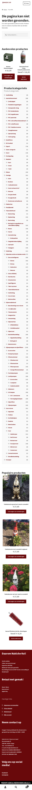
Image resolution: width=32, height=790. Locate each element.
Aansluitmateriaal (11, 98)
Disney (12, 264)
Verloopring (11, 137)
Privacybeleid (8, 708)
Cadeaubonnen (12, 185)
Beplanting (11, 217)
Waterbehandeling (13, 334)
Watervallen (12, 299)
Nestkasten (11, 277)
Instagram (5, 775)
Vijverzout (11, 331)
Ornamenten (12, 280)
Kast (9, 162)
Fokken (10, 415)
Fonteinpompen (13, 373)
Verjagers (11, 248)
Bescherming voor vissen (15, 305)
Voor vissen (9, 408)
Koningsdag (9, 156)
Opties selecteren (24, 78)
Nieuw (8, 172)
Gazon (10, 232)
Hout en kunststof (13, 188)
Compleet (13, 382)
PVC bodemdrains (13, 111)
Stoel (9, 165)
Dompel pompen (13, 354)
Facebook (5, 772)
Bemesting (11, 214)
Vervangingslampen (16, 399)
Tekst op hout (12, 286)
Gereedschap (12, 235)
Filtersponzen (14, 366)
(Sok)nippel (11, 101)
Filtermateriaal (12, 357)
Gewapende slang (13, 108)
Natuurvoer (13, 440)
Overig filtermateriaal (17, 370)
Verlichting (11, 293)
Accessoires (11, 350)
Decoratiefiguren (13, 257)
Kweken (10, 421)
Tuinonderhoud (10, 210)
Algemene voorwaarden (11, 705)
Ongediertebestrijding (14, 241)
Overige (8, 175)
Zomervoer (13, 450)
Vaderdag (9, 251)
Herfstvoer (13, 437)
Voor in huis (11, 296)
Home (5, 9)
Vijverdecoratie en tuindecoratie (15, 254)
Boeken (10, 182)
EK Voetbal (9, 143)
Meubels (8, 159)
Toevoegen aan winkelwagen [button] (8, 76)
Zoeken (16, 787)
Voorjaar (8, 460)
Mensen (12, 270)
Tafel (9, 169)
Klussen (10, 191)
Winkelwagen (24, 786)
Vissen (10, 427)
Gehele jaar (13, 434)
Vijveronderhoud (11, 302)
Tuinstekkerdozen (13, 289)
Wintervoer (13, 447)
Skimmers (11, 389)
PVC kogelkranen (13, 114)
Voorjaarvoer (14, 443)
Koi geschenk (12, 194)
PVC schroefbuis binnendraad (17, 121)
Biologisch (13, 341)
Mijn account (8, 715)
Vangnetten (11, 315)
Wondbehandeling (13, 456)
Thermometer (12, 312)
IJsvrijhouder (12, 309)
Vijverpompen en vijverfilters (14, 347)
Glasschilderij (12, 273)
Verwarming (11, 318)
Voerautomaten (13, 453)
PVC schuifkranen (13, 124)
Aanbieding (9, 95)
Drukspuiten (14, 238)
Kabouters (13, 267)
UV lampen (11, 392)
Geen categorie (10, 149)
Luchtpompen (12, 376)
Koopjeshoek (12, 198)
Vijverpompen (12, 405)
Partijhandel (9, 207)
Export (8, 146)
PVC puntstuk (12, 117)
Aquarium (11, 411)
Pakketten (9, 204)
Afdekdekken (14, 325)
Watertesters (12, 344)
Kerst (7, 153)
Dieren (12, 260)
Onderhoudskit (14, 386)
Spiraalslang (12, 133)
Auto (9, 178)
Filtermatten (14, 363)
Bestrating (11, 220)
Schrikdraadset (14, 328)
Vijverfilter (11, 402)
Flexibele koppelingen (14, 104)
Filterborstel (14, 360)
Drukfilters (9, 140)
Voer (9, 431)
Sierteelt (11, 244)
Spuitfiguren (12, 283)
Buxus (10, 228)
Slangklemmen (12, 130)
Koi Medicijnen (12, 418)
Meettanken (12, 424)
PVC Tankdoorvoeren (14, 127)
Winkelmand (7, 712)
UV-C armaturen (15, 395)
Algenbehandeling (15, 338)
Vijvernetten (12, 322)
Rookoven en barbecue (15, 201)
